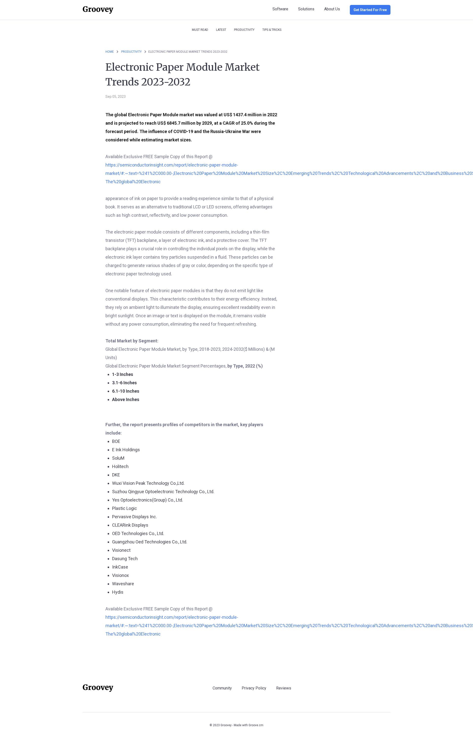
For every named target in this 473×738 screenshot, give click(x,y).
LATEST (221, 30)
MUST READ (200, 30)
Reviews (283, 688)
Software (280, 9)
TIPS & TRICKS (271, 30)
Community (222, 688)
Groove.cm (256, 725)
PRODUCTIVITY (244, 30)
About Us (332, 9)
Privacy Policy (254, 688)
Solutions (306, 9)
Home (109, 51)
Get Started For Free (370, 10)
